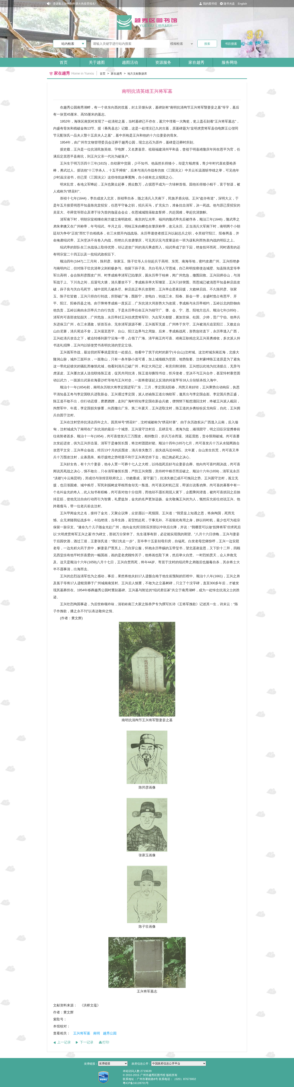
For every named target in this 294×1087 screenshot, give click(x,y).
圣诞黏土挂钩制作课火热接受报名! (74, 3)
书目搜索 (231, 43)
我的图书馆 (210, 3)
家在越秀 (116, 73)
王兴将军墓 (81, 1033)
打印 (105, 1042)
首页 (64, 62)
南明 (96, 1033)
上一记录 (64, 1042)
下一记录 (86, 1042)
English (242, 3)
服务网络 (230, 62)
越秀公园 (110, 1033)
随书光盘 (229, 3)
